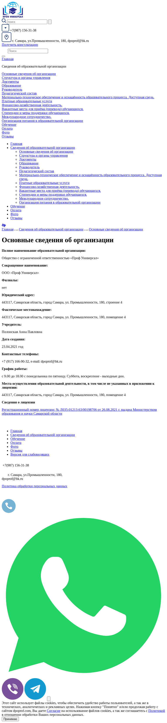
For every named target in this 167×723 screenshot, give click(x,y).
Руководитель (12, 89)
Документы (10, 81)
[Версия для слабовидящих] (4, 225)
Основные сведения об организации (29, 74)
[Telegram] (35, 698)
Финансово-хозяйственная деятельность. (32, 105)
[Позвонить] (9, 512)
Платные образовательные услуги (27, 101)
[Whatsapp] (83, 676)
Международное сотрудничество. (26, 117)
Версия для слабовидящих (29, 454)
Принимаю (10, 719)
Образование (11, 85)
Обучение (9, 124)
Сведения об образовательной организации (42, 147)
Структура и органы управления (26, 78)
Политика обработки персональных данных (34, 486)
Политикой (156, 711)
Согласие (53, 711)
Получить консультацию (20, 44)
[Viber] (12, 698)
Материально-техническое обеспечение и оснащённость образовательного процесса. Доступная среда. (78, 97)
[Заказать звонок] (48, 698)
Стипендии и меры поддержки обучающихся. (36, 113)
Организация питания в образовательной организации (42, 121)
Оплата (7, 128)
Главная (7, 59)
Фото (6, 132)
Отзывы (8, 136)
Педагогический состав (19, 93)
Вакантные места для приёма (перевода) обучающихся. (43, 109)
